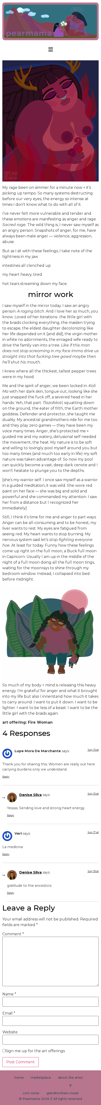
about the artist (70, 1077)
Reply (5, 776)
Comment (13, 934)
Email (8, 1013)
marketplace (41, 1077)
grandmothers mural (62, 1093)
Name (9, 994)
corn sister (31, 1093)
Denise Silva (30, 795)
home (19, 1077)
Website (10, 1032)
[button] (50, 49)
